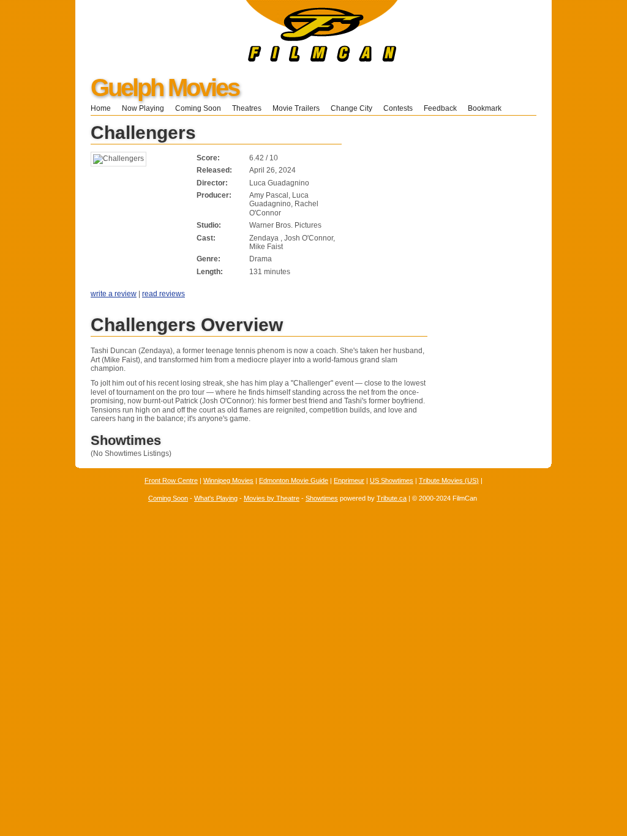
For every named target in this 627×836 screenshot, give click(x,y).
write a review (114, 293)
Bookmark (488, 108)
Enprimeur (349, 480)
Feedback (440, 108)
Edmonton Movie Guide (293, 480)
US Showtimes (391, 480)
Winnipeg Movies (228, 480)
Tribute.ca (392, 498)
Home (101, 108)
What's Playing (216, 498)
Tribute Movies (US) (449, 480)
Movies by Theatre (271, 498)
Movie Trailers (296, 108)
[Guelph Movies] (236, 59)
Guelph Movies (165, 87)
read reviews (163, 293)
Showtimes (322, 498)
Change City (351, 108)
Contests (398, 108)
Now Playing (143, 108)
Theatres (246, 108)
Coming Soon (198, 108)
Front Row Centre (171, 480)
